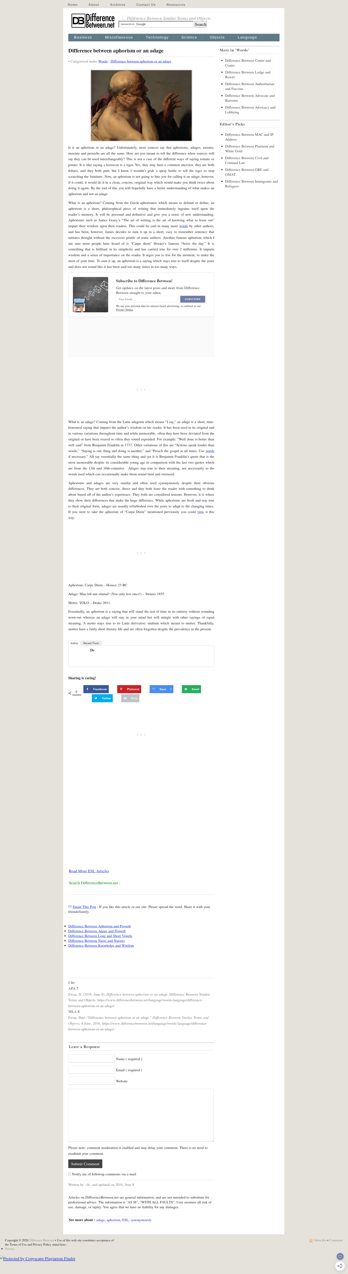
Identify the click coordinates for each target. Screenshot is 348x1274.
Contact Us (146, 4)
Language (247, 37)
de (92, 650)
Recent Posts (91, 643)
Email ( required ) (129, 1069)
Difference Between (41, 1240)
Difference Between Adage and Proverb (97, 930)
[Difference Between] (93, 27)
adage (100, 1219)
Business (83, 37)
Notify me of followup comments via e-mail (104, 1174)
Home (73, 4)
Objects (217, 37)
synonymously (141, 1219)
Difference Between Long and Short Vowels (100, 935)
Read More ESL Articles (89, 871)
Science (189, 37)
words (183, 225)
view (200, 511)
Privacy (10, 1248)
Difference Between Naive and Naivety (96, 940)
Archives (117, 4)
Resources (176, 4)
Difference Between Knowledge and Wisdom (101, 945)
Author (74, 643)
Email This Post (84, 906)
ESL (125, 1219)
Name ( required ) (129, 1058)
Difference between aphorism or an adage (141, 61)
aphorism (113, 1219)
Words (103, 61)
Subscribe (320, 1240)
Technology (157, 37)
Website (122, 1081)
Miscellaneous (119, 37)
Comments (336, 1240)
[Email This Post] (69, 906)
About (93, 4)
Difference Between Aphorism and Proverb (99, 926)
